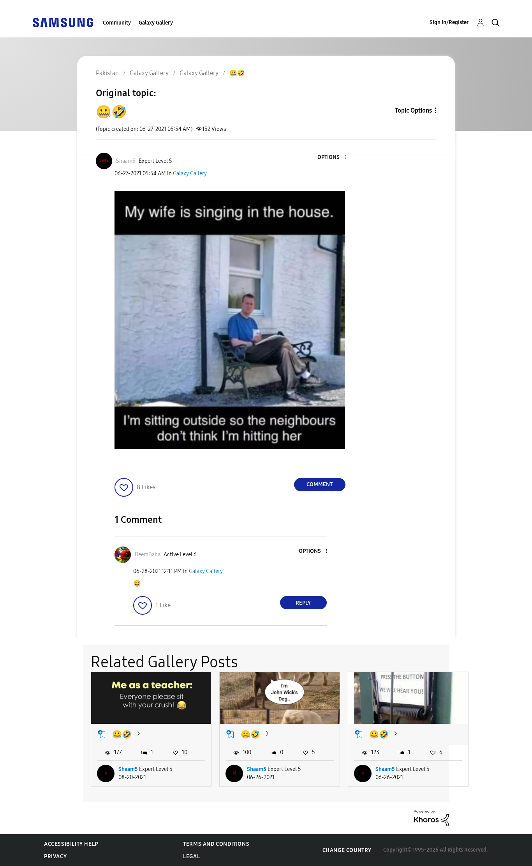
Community (117, 22)
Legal (191, 856)
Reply (303, 603)
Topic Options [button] (413, 110)
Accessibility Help (71, 844)
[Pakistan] (62, 22)
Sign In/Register (449, 22)
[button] (331, 157)
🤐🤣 (122, 734)
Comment (320, 484)
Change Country (347, 850)
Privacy (55, 856)
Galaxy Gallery (156, 22)
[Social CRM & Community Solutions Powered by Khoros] (431, 817)
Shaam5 (128, 769)
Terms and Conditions (216, 844)
